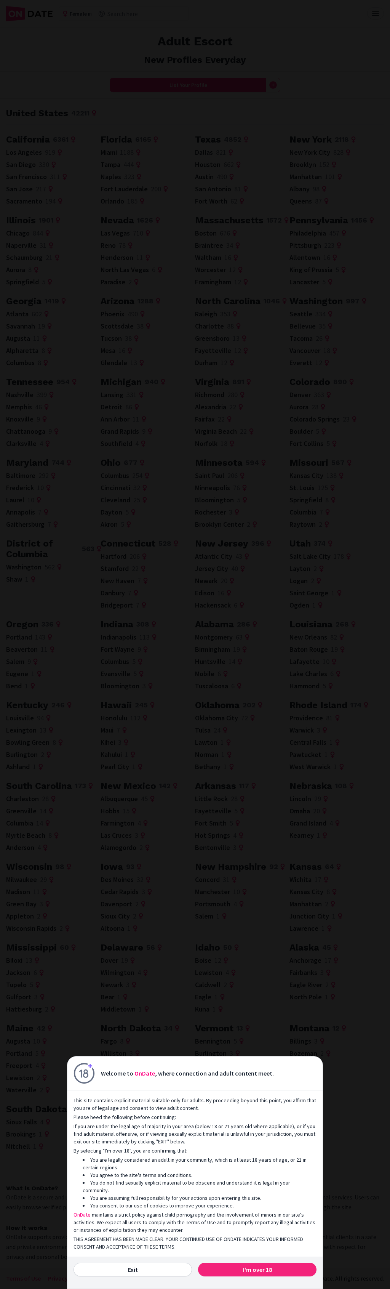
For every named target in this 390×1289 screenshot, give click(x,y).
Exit (133, 1269)
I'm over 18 (257, 1269)
